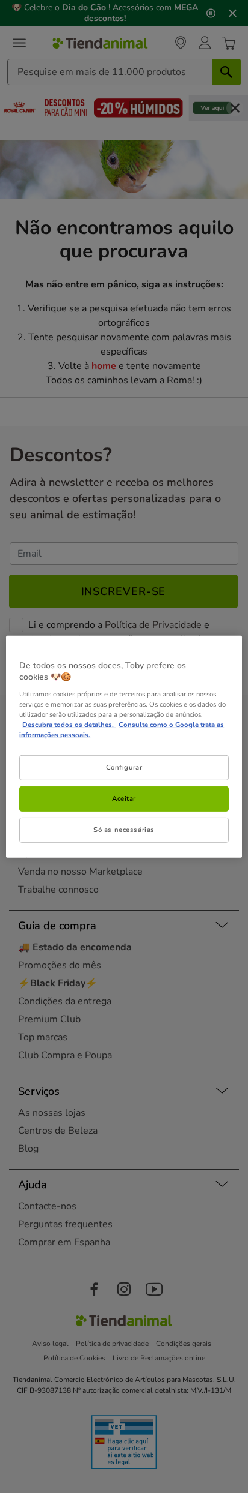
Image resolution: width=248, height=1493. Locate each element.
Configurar (124, 767)
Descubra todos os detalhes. (69, 724)
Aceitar (124, 798)
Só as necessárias (124, 829)
